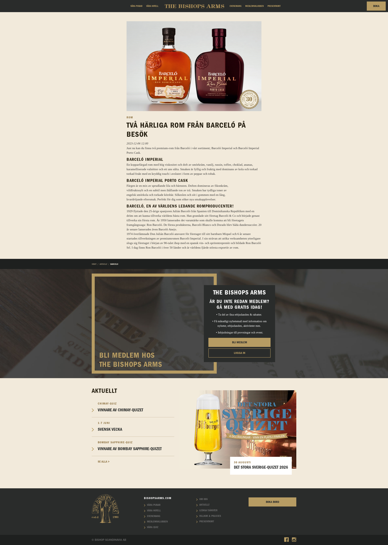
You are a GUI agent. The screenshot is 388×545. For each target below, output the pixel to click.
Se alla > (103, 461)
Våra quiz (152, 527)
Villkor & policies (210, 516)
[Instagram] (294, 540)
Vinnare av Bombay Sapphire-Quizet (130, 446)
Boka (376, 6)
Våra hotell (152, 6)
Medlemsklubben (254, 6)
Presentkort (274, 6)
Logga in (239, 352)
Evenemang (235, 6)
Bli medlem (239, 342)
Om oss (203, 499)
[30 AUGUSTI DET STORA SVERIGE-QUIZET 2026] (237, 429)
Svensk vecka (110, 426)
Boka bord (272, 501)
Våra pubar (136, 6)
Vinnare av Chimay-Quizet (120, 407)
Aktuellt (204, 504)
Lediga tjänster (208, 510)
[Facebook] (286, 540)
